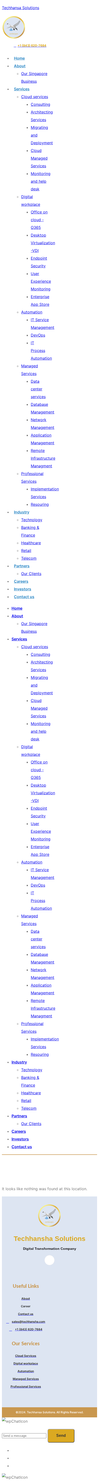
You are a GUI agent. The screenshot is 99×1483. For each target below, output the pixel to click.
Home (19, 58)
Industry (21, 512)
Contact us (24, 596)
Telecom (29, 558)
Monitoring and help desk (40, 181)
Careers (21, 581)
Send (61, 1435)
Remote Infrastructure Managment (43, 458)
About (19, 65)
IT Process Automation (41, 350)
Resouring (40, 504)
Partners (22, 565)
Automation (31, 312)
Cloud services (34, 96)
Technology (31, 519)
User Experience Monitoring (41, 281)
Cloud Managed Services (39, 158)
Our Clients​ (31, 573)
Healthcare (31, 542)
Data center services (38, 389)
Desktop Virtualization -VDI (43, 243)
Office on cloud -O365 (39, 220)
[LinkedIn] (49, 1260)
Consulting (40, 104)
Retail (26, 550)
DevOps (38, 335)
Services (22, 89)
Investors (22, 589)
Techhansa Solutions (20, 7)
